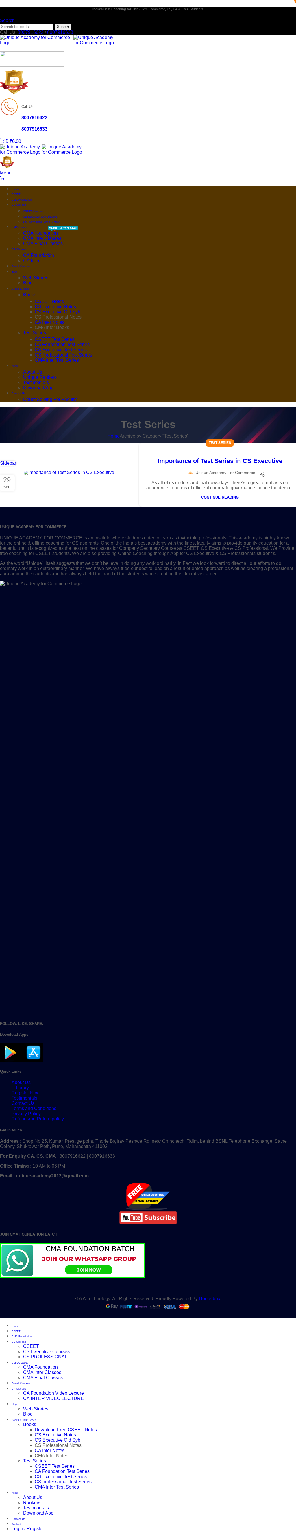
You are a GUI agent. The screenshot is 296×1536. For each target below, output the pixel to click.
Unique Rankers (40, 377)
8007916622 (31, 32)
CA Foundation (38, 255)
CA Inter (31, 260)
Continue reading (220, 497)
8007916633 (60, 32)
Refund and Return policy (38, 1118)
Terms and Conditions (34, 1108)
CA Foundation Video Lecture (53, 1393)
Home (113, 435)
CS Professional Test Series (63, 354)
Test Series (34, 332)
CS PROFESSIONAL (45, 1356)
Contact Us (23, 1103)
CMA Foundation (40, 233)
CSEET (31, 1346)
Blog (28, 282)
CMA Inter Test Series (57, 360)
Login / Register (28, 1528)
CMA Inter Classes (42, 238)
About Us (32, 372)
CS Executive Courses (46, 1351)
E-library (20, 1087)
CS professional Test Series (63, 1481)
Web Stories (35, 277)
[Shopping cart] (2, 178)
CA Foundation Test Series (62, 344)
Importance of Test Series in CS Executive (220, 460)
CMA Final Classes (43, 243)
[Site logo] (36, 42)
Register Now (26, 1092)
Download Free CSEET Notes (66, 1429)
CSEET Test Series (55, 339)
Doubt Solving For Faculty (50, 399)
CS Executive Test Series (61, 349)
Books (29, 294)
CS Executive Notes (55, 306)
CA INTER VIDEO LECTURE (53, 1398)
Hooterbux (209, 1298)
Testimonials (36, 382)
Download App (38, 387)
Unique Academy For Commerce (225, 472)
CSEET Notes (49, 301)
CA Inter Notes (49, 322)
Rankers (31, 1502)
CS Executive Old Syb (57, 311)
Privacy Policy (26, 1113)
